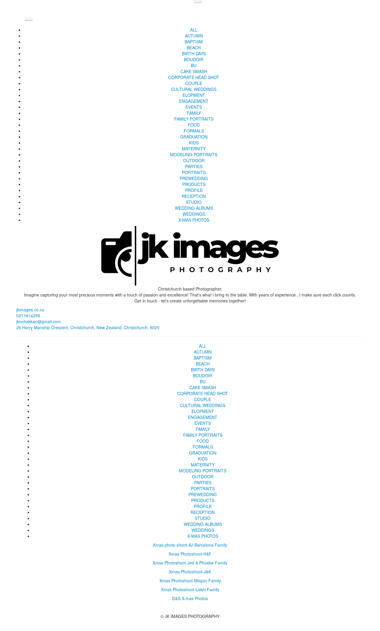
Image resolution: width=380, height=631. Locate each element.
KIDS (194, 143)
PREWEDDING (194, 178)
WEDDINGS (194, 214)
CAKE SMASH (193, 71)
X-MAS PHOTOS (193, 220)
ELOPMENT (194, 95)
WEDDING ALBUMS (194, 208)
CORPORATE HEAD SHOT (193, 77)
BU (194, 65)
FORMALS (194, 131)
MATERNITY (194, 149)
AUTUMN (194, 36)
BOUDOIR (193, 59)
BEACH (194, 48)
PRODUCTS (193, 184)
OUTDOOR (194, 160)
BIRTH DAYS (194, 53)
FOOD (194, 125)
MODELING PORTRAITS (193, 154)
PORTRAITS (194, 172)
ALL (193, 30)
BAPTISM (194, 42)
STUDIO (194, 202)
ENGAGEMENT (193, 101)
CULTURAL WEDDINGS (193, 89)
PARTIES (193, 166)
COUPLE (193, 83)
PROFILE (194, 190)
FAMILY (194, 113)
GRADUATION (194, 137)
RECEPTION (194, 196)
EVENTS (194, 107)
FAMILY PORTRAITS (193, 119)
